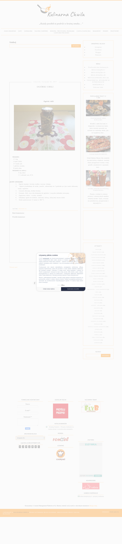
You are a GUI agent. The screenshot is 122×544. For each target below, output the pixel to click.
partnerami (46, 258)
